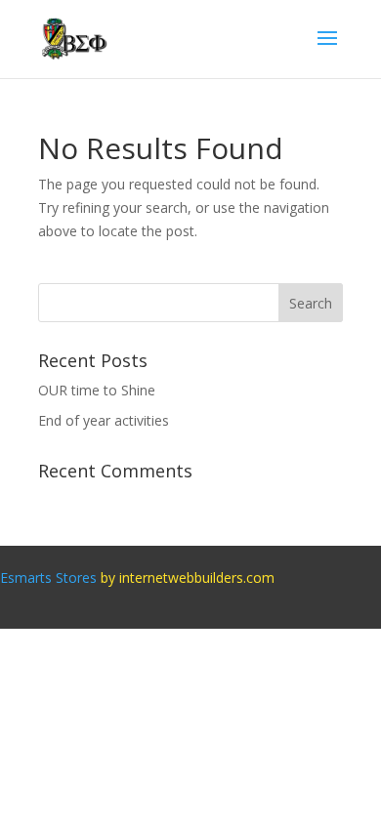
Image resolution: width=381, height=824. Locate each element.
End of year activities (103, 420)
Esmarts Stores (48, 577)
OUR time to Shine (96, 390)
